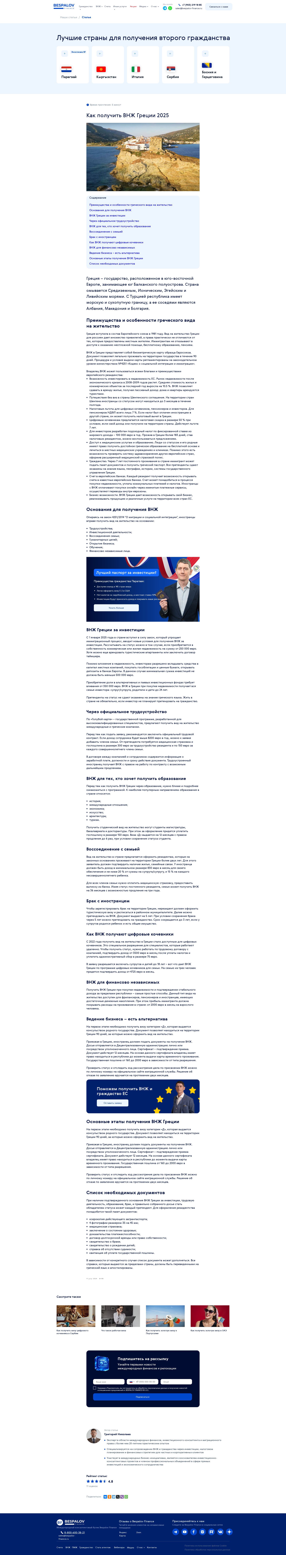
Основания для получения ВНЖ (110, 210)
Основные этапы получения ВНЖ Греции (116, 258)
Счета (107, 6)
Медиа (142, 6)
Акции (133, 6)
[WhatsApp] (126, 1497)
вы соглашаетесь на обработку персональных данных (143, 1388)
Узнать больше (116, 607)
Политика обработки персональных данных (207, 1549)
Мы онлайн (168, 4)
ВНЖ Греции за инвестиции (107, 215)
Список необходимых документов (112, 263)
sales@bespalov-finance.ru (188, 8)
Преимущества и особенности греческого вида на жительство (130, 204)
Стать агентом (103, 1547)
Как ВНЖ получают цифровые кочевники (116, 242)
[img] (202, 1532)
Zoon (138, 1532)
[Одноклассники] (109, 1497)
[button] (218, 6)
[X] (118, 1497)
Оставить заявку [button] (113, 1102)
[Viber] (122, 1497)
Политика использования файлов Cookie (206, 1545)
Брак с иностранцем (102, 237)
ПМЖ (74, 1547)
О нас (154, 6)
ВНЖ (98, 6)
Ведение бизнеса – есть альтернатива (114, 253)
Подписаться (142, 1396)
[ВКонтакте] (105, 1497)
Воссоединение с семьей (106, 231)
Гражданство (86, 1547)
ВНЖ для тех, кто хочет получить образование (120, 226)
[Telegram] (113, 1497)
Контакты (152, 1547)
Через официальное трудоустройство (114, 221)
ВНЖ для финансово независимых (112, 247)
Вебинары (119, 1547)
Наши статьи (68, 17)
